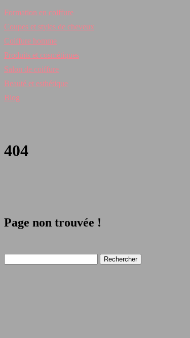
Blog (12, 97)
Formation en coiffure (38, 12)
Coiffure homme (30, 40)
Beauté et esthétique (36, 83)
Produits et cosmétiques (41, 55)
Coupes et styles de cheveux (49, 26)
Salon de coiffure (31, 69)
